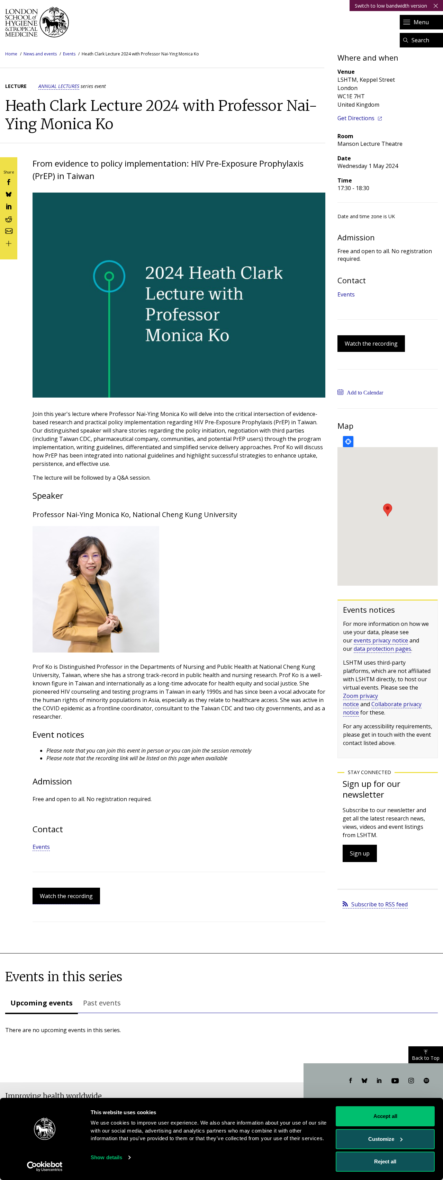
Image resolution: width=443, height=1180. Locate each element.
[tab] (41, 1003)
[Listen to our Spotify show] (426, 1081)
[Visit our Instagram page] (411, 1081)
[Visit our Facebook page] (350, 1081)
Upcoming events (41, 1003)
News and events (40, 54)
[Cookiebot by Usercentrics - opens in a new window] (45, 1166)
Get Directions (355, 118)
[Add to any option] (9, 243)
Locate (348, 441)
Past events (102, 1003)
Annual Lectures (58, 86)
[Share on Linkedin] (9, 206)
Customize (381, 1139)
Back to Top (426, 1058)
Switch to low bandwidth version (391, 5)
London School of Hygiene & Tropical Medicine (39, 22)
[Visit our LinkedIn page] (379, 1081)
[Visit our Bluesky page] (364, 1081)
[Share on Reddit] (9, 218)
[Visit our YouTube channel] (395, 1081)
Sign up (360, 853)
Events (69, 54)
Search (420, 40)
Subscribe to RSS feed (379, 904)
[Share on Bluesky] (9, 194)
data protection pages (382, 649)
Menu (421, 22)
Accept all (385, 1116)
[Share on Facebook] (9, 181)
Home (11, 54)
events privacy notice (381, 640)
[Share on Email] (9, 230)
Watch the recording (66, 896)
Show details (106, 1157)
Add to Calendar (365, 393)
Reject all (385, 1161)
